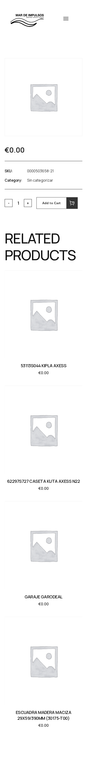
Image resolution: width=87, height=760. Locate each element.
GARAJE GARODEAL (44, 597)
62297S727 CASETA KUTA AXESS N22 (43, 481)
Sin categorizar (40, 180)
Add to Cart (51, 203)
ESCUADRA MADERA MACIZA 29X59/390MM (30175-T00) (43, 715)
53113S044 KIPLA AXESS (44, 365)
